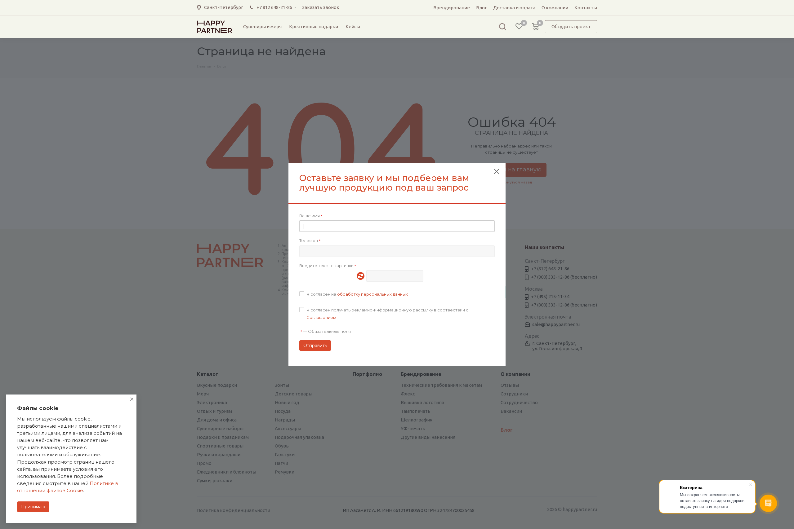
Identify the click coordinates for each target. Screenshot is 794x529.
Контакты (585, 7)
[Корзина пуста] (535, 26)
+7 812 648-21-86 (274, 7)
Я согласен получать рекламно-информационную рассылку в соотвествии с (387, 313)
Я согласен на (357, 294)
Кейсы (353, 26)
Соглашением (321, 317)
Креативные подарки (313, 26)
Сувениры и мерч (262, 26)
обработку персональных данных (372, 294)
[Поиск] (502, 26)
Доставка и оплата (514, 7)
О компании (555, 7)
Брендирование (451, 7)
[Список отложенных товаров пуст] (519, 26)
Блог (481, 7)
